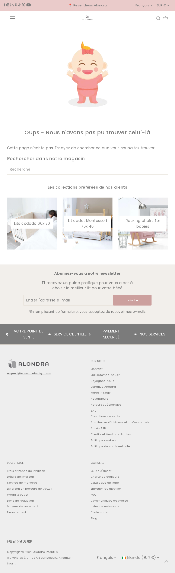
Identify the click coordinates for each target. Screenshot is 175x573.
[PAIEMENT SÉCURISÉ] (90, 334)
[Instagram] (7, 5)
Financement (16, 512)
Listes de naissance (105, 506)
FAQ (93, 495)
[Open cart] (165, 18)
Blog (94, 518)
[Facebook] (4, 5)
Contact (96, 369)
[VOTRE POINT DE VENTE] (7, 334)
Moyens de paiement (22, 506)
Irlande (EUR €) (141, 557)
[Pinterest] (16, 5)
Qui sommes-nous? (105, 375)
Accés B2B (98, 428)
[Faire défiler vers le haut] (166, 561)
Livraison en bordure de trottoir (30, 489)
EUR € (161, 5)
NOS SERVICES (152, 334)
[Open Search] (158, 18)
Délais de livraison (20, 477)
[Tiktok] (19, 5)
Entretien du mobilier (106, 489)
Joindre (132, 300)
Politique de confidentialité (110, 446)
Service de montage (22, 483)
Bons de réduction (20, 501)
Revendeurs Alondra (90, 5)
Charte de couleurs (105, 477)
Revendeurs (99, 399)
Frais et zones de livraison (26, 471)
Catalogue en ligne (105, 483)
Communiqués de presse (109, 501)
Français (142, 5)
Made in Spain (101, 393)
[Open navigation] (26, 18)
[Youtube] (28, 5)
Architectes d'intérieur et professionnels (120, 422)
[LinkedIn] (12, 5)
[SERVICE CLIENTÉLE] (49, 334)
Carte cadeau (101, 512)
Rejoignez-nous (102, 381)
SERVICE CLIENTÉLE (70, 334)
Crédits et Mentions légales (111, 434)
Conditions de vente (105, 416)
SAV (93, 411)
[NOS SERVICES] (135, 334)
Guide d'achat (101, 471)
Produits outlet (17, 495)
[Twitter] (23, 5)
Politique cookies (103, 440)
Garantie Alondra (103, 387)
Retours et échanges (106, 405)
